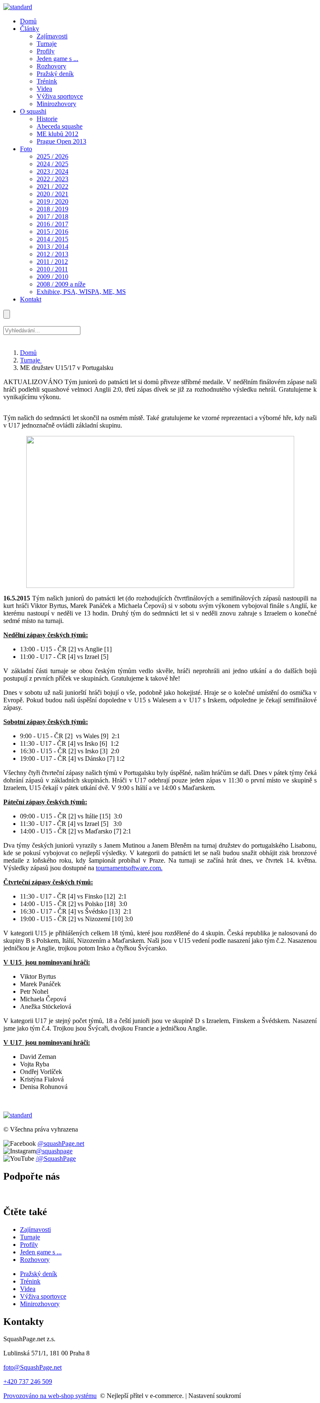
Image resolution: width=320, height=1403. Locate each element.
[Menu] (6, 314)
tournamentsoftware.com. (129, 867)
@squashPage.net (61, 1143)
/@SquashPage (56, 1158)
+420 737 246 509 (27, 1381)
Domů (28, 352)
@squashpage (54, 1151)
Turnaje (31, 360)
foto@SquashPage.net (32, 1367)
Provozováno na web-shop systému (50, 1395)
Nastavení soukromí (214, 1395)
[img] (17, 6)
